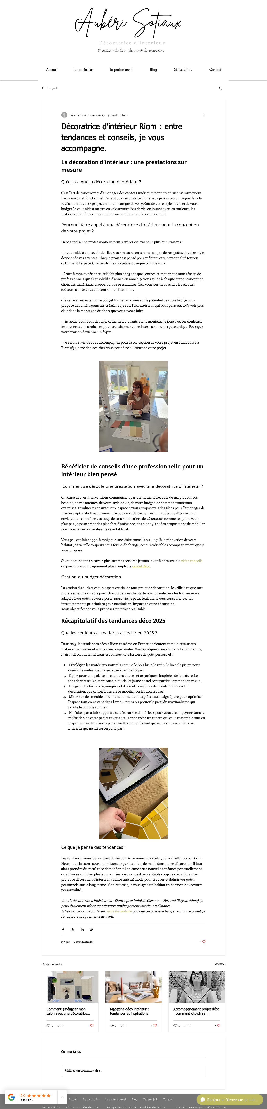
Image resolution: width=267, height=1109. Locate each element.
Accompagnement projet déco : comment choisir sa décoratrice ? (196, 1012)
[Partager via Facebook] (63, 929)
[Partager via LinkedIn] (82, 929)
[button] (220, 88)
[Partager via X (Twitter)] (72, 929)
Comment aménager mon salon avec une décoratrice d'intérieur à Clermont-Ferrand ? (70, 1012)
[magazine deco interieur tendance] (133, 987)
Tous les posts (50, 88)
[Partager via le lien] (92, 929)
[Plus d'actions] (203, 115)
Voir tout (220, 963)
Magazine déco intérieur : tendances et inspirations (129, 1011)
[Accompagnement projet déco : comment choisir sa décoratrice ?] (197, 987)
